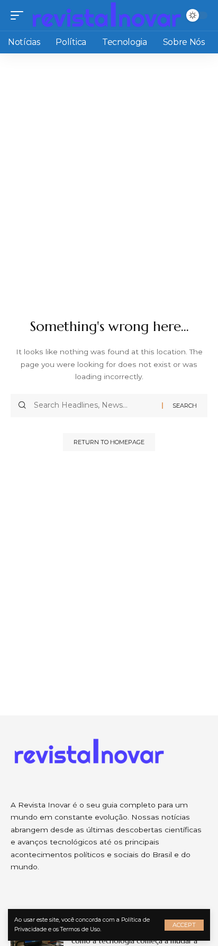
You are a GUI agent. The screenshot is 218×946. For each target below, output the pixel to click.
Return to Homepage (109, 442)
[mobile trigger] (20, 15)
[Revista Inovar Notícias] (107, 15)
